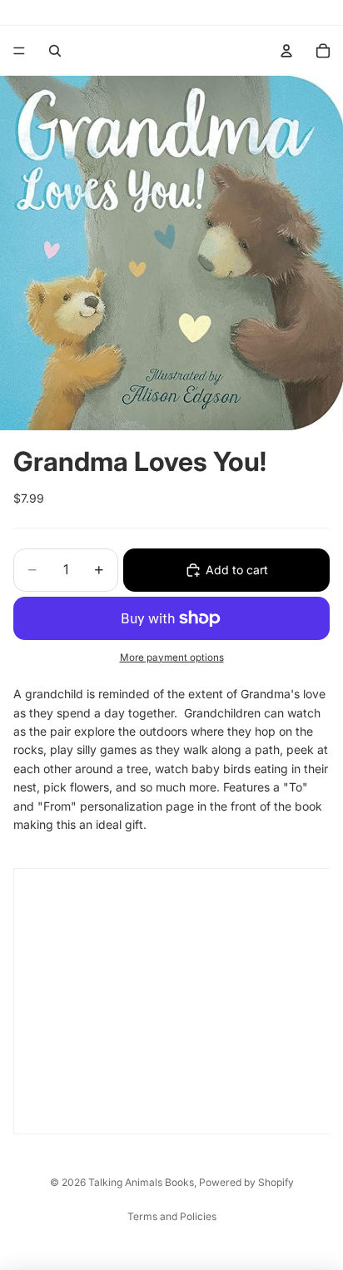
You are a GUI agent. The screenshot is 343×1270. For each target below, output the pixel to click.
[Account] (286, 50)
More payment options (172, 657)
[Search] (55, 50)
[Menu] (19, 51)
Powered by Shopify (246, 1182)
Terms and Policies (171, 1216)
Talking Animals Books (141, 1182)
